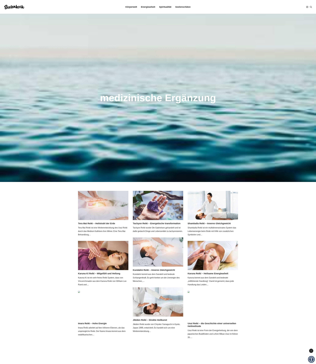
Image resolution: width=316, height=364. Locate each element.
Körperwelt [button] (131, 7)
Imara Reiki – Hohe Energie (92, 323)
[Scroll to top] (311, 351)
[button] (307, 7)
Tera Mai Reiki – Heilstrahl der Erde (96, 223)
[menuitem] (131, 7)
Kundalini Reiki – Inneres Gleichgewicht (154, 270)
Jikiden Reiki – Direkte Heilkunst (150, 320)
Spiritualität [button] (165, 7)
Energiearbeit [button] (148, 7)
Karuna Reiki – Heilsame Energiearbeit (208, 273)
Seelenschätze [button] (183, 7)
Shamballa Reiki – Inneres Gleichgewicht (209, 223)
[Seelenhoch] (14, 6)
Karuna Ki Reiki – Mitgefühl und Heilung (99, 273)
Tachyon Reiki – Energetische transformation (156, 223)
